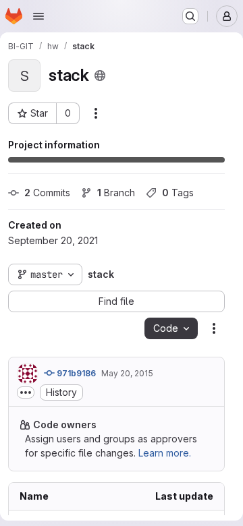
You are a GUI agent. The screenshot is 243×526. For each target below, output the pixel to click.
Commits (47, 192)
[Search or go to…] (190, 16)
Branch (116, 192)
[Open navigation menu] (38, 16)
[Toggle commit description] (25, 392)
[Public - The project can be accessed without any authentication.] (99, 75)
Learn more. (164, 453)
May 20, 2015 (127, 373)
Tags (178, 192)
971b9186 (75, 373)
